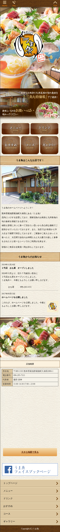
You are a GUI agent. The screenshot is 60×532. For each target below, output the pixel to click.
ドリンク (8, 498)
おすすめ (8, 506)
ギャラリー (9, 521)
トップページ (10, 483)
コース (6, 514)
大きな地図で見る (30, 452)
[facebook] (30, 475)
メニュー (8, 491)
